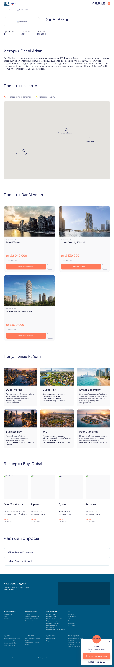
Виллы (5, 616)
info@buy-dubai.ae (42, 658)
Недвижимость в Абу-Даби (12, 638)
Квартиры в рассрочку (53, 621)
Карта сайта (71, 625)
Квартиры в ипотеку (52, 623)
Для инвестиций (51, 614)
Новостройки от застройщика (55, 629)
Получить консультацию (96, 656)
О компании (71, 623)
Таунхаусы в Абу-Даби (10, 643)
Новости (70, 621)
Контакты (71, 614)
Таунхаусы (7, 619)
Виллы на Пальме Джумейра (76, 646)
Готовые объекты (47, 97)
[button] (66, 129)
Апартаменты (8, 614)
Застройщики (72, 616)
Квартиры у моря (51, 616)
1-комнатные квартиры (32, 616)
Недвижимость (50, 638)
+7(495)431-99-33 (10, 589)
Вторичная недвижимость (54, 619)
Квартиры (49, 641)
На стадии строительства (19, 97)
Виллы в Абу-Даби (9, 645)
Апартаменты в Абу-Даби (11, 641)
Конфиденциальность (18, 658)
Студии (27, 614)
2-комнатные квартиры (32, 619)
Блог (69, 619)
